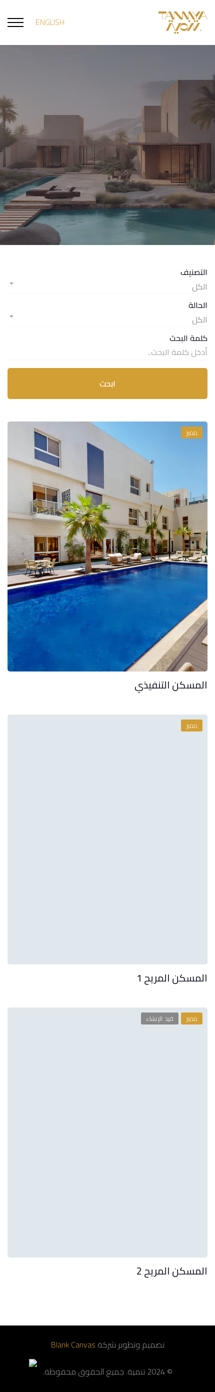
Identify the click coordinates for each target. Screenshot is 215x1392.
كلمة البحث (189, 338)
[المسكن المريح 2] (108, 1133)
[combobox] (108, 284)
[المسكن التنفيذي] (108, 547)
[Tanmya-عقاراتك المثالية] (183, 23)
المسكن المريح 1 (172, 977)
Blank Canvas (73, 1344)
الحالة (198, 305)
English (50, 22)
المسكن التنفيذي (171, 685)
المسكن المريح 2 (172, 1271)
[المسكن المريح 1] (108, 839)
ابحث (108, 383)
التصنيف (194, 272)
